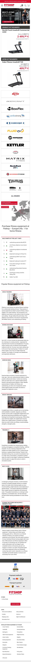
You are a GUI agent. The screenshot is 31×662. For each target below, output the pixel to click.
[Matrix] (15, 159)
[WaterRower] (15, 188)
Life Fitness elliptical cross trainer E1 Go (18, 245)
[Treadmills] (15, 437)
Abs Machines (20, 647)
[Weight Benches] (15, 402)
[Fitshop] (9, 5)
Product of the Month (10, 27)
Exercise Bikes (6, 360)
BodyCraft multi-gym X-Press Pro (18, 254)
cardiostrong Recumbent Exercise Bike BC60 (18, 269)
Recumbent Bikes (21, 639)
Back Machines (6, 651)
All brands (5, 658)
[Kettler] (15, 145)
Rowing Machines (7, 325)
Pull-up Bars (19, 651)
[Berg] (15, 94)
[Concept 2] (15, 123)
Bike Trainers (20, 642)
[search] (25, 5)
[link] (15, 211)
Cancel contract (15, 604)
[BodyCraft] (15, 101)
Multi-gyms (5, 466)
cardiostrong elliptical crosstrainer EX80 (18, 250)
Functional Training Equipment (7, 648)
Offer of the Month (9, 59)
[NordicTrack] (15, 166)
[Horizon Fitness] (15, 137)
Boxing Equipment (7, 639)
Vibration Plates (20, 654)
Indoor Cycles (6, 637)
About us (18, 614)
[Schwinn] (15, 174)
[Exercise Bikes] (15, 367)
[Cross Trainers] (15, 299)
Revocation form (5, 619)
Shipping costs (5, 616)
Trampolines (19, 632)
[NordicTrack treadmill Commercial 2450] (15, 47)
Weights (18, 637)
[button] (2, 16)
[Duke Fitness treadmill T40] (15, 79)
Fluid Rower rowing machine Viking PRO (17, 273)
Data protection (19, 611)
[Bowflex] (15, 108)
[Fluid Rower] (15, 130)
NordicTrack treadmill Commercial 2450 (15, 31)
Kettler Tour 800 (14, 277)
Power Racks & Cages (22, 645)
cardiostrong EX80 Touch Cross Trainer (18, 257)
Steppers (4, 645)
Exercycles (5, 642)
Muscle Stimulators (7, 654)
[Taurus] (15, 181)
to (5, 599)
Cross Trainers (7, 292)
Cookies (4, 614)
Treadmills (5, 430)
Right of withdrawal (20, 616)
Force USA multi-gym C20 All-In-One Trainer (18, 264)
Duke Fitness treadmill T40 (12, 62)
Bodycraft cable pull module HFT (18, 261)
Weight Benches (7, 394)
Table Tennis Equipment (8, 634)
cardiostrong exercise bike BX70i (18, 242)
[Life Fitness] (15, 152)
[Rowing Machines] (15, 332)
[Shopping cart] (29, 5)
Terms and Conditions (7, 611)
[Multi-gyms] (15, 473)
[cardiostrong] (15, 115)
